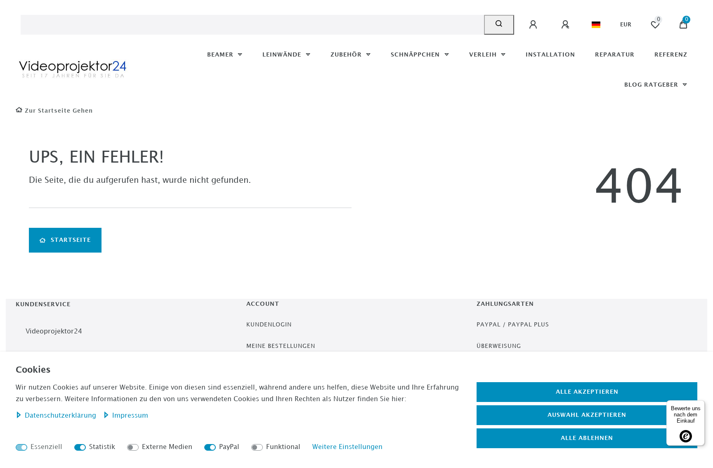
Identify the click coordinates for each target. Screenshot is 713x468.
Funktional (283, 447)
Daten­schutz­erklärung (61, 416)
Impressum (130, 416)
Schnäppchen (416, 54)
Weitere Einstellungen (347, 447)
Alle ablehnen (587, 438)
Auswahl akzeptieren (587, 415)
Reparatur (615, 54)
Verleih (484, 54)
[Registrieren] (566, 24)
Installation (550, 54)
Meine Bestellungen (280, 346)
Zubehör (347, 54)
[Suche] (499, 25)
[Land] (596, 25)
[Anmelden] (534, 24)
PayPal (229, 447)
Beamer (221, 54)
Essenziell (46, 447)
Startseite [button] (71, 240)
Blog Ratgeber (652, 84)
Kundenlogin (269, 324)
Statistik (102, 447)
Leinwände (282, 54)
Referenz (670, 54)
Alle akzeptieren (587, 392)
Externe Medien (167, 447)
